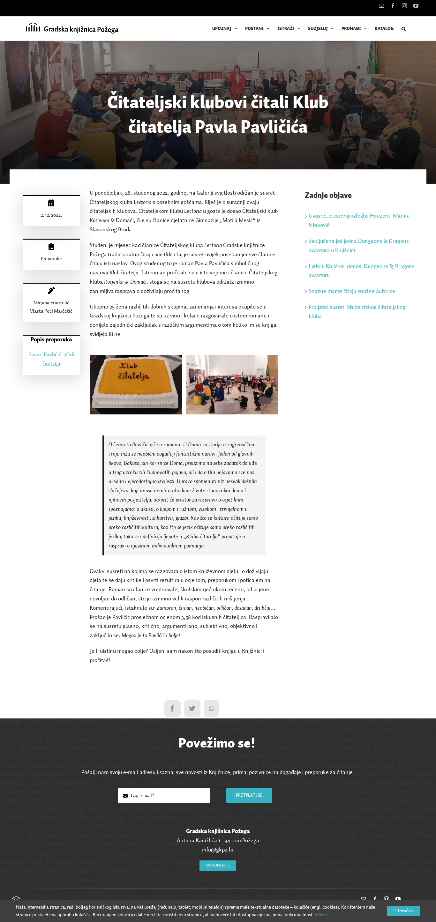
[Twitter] (192, 708)
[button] (404, 28)
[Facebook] (172, 708)
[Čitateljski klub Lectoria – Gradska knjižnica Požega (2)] (136, 359)
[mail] (363, 899)
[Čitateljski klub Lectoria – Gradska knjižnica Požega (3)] (232, 359)
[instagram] (386, 899)
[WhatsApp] (211, 708)
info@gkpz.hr (218, 850)
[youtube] (398, 899)
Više (319, 914)
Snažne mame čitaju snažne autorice (352, 291)
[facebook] (375, 899)
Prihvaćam (404, 911)
